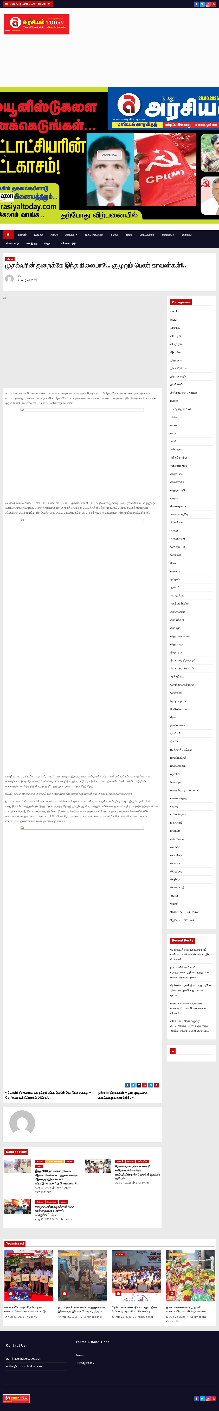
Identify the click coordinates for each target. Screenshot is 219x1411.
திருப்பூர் (175, 628)
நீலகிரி (174, 741)
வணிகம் (175, 847)
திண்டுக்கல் (177, 595)
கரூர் (173, 433)
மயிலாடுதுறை (178, 814)
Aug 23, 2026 (43, 1187)
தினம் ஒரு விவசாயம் (182, 668)
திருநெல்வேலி (178, 612)
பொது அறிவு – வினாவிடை (185, 790)
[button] (5, 155)
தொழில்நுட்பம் (178, 701)
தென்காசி (176, 693)
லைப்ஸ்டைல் (168, 234)
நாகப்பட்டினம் (177, 725)
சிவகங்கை (176, 522)
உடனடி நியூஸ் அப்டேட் (54, 1161)
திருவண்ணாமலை (180, 636)
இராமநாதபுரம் (178, 376)
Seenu (32, 1317)
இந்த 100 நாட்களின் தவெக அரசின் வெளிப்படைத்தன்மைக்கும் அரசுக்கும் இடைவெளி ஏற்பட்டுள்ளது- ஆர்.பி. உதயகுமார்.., (57, 1177)
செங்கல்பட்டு (51, 1202)
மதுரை (39, 1166)
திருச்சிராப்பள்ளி (179, 604)
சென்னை (176, 555)
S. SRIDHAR (142, 1182)
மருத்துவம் (176, 823)
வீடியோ (114, 234)
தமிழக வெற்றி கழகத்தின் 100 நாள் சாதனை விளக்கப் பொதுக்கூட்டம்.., (54, 1211)
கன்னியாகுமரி (178, 466)
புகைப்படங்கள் (147, 234)
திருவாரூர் (176, 652)
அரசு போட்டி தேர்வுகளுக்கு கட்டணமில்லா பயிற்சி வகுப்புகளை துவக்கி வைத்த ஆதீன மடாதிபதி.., (189, 1026)
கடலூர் (174, 425)
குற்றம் (174, 498)
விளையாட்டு (12, 243)
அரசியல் (22, 234)
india (173, 320)
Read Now (109, 155)
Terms (80, 1355)
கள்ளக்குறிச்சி (178, 458)
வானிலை (175, 863)
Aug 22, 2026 (43, 1219)
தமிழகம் (38, 234)
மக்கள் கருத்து (178, 798)
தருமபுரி (174, 587)
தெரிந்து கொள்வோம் (182, 685)
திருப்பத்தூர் (177, 620)
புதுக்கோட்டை (143, 1161)
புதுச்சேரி (175, 774)
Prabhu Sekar (63, 1219)
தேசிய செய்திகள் (94, 234)
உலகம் (129, 234)
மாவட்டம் (70, 234)
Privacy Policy (85, 1363)
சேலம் (173, 563)
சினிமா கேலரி (178, 539)
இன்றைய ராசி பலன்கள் (183, 393)
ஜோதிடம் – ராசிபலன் (182, 920)
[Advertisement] (109, 61)
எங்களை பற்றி (68, 243)
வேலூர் (174, 904)
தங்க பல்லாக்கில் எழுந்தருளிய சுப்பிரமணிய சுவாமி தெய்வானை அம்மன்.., (188, 1008)
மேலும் (48, 243)
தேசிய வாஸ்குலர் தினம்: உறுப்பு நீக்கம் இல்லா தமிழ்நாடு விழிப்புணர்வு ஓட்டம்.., (191, 990)
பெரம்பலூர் (176, 782)
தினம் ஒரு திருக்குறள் (182, 660)
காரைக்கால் (177, 482)
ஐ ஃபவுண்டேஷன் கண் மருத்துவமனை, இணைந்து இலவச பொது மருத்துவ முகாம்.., (189, 972)
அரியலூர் (175, 336)
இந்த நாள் (176, 360)
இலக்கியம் (176, 384)
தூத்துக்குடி (177, 676)
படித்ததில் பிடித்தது (181, 750)
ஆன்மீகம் (187, 234)
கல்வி (173, 441)
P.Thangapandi (92, 1317)
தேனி (173, 717)
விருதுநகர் (176, 871)
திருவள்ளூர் (177, 644)
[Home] (8, 234)
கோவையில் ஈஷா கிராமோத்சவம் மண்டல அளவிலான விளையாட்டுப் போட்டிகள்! (189, 954)
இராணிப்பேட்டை (179, 368)
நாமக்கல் (175, 733)
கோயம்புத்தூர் (178, 506)
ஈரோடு (174, 401)
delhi (173, 311)
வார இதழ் (32, 243)
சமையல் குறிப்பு (179, 514)
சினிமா (54, 234)
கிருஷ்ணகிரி (177, 490)
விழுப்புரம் (175, 879)
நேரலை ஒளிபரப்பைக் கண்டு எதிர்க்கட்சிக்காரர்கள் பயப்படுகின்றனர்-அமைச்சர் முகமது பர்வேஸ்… (137, 1172)
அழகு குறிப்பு (177, 344)
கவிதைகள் (176, 449)
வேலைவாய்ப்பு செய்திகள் (184, 912)
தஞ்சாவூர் (175, 571)
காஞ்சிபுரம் (176, 474)
